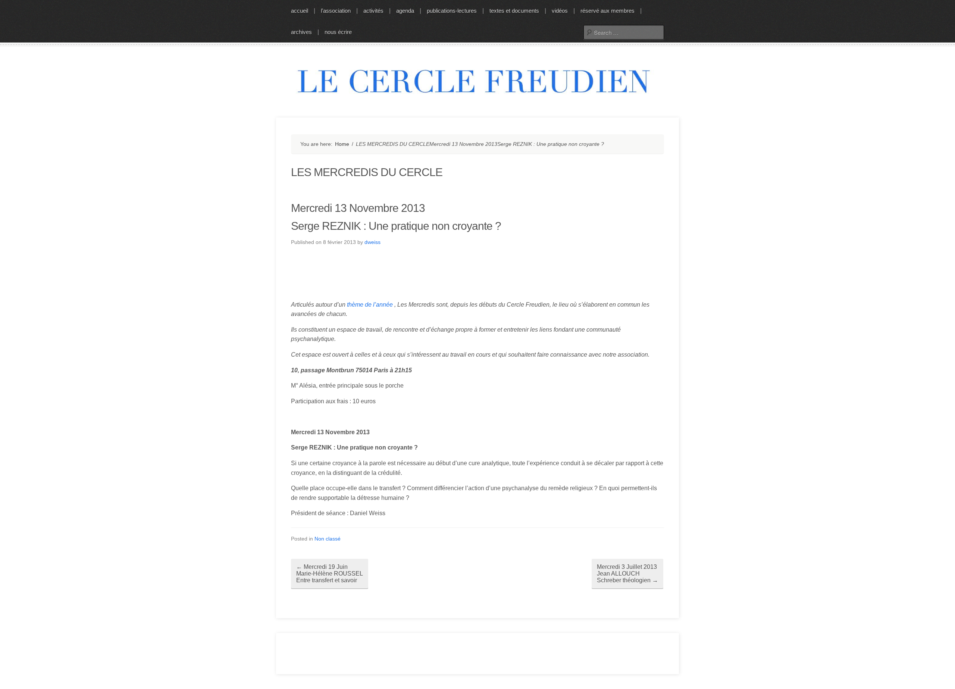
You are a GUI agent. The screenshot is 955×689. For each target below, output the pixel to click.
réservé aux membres (607, 10)
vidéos (560, 10)
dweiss (372, 242)
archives (301, 32)
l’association (336, 10)
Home (342, 144)
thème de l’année (370, 304)
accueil (299, 10)
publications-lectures (452, 10)
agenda (405, 10)
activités (373, 10)
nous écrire (338, 32)
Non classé (327, 539)
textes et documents (514, 10)
